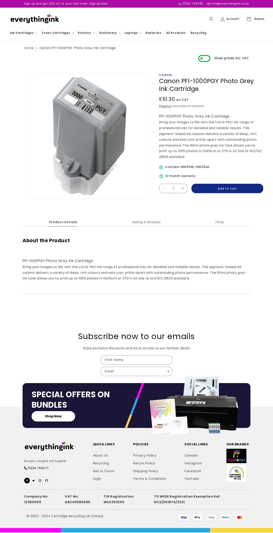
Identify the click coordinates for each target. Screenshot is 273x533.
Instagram (193, 463)
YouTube (191, 478)
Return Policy (144, 463)
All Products (176, 33)
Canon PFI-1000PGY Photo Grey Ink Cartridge (78, 48)
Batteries (153, 33)
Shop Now (53, 416)
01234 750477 (38, 468)
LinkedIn (191, 455)
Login (97, 478)
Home (29, 48)
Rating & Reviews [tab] (146, 222)
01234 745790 (192, 4)
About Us (100, 455)
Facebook (192, 471)
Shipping (165, 105)
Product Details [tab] (63, 222)
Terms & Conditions (149, 478)
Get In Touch (104, 471)
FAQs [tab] (219, 222)
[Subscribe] (167, 371)
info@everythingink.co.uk (230, 4)
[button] (23, 33)
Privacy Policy (144, 455)
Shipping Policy (145, 471)
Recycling (198, 33)
